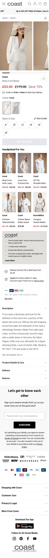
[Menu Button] (3, 4)
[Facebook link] (27, 544)
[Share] (43, 18)
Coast (5, 75)
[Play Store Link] (23, 532)
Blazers (13, 18)
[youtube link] (33, 544)
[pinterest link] (20, 544)
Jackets (5, 18)
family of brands (23, 440)
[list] (23, 46)
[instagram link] (13, 544)
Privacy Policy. (32, 449)
